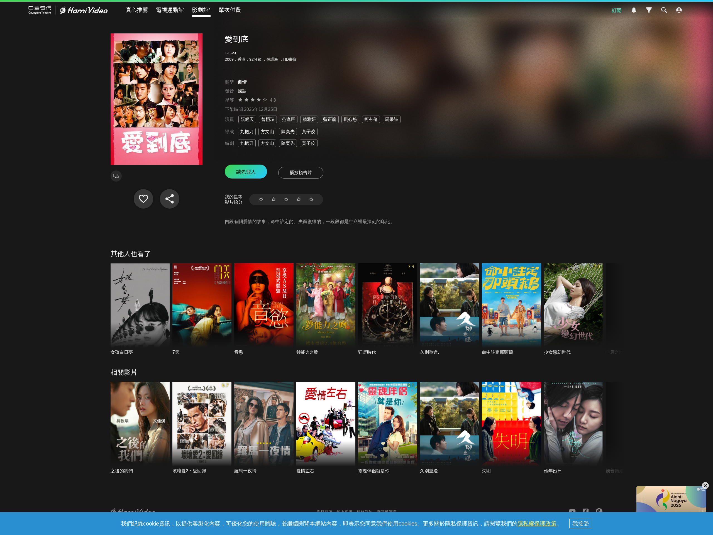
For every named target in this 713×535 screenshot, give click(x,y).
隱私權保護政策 (536, 524)
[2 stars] (273, 199)
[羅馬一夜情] (263, 428)
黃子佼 (308, 131)
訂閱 (617, 10)
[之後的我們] (140, 428)
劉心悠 (350, 119)
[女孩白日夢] (140, 309)
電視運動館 (170, 10)
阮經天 (247, 119)
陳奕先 (288, 131)
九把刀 (246, 131)
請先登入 (246, 171)
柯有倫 (371, 119)
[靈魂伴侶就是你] (387, 428)
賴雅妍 (309, 119)
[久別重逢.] (449, 309)
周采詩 (391, 119)
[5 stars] (311, 199)
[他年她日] (573, 428)
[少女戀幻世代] (573, 309)
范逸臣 (288, 119)
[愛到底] (143, 199)
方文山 (267, 131)
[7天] (201, 309)
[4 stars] (298, 199)
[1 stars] (261, 199)
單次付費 (230, 10)
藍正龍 (329, 119)
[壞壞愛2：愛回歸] (201, 428)
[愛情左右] (325, 428)
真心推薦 (137, 10)
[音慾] (263, 309)
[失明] (511, 428)
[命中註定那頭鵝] (511, 309)
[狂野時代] (387, 309)
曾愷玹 (268, 119)
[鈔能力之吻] (325, 309)
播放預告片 (301, 172)
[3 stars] (286, 199)
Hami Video (68, 10)
